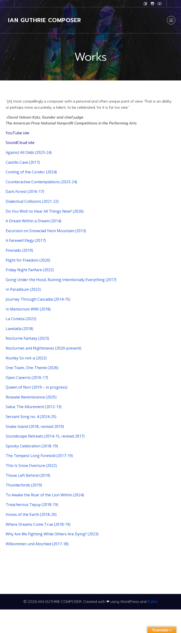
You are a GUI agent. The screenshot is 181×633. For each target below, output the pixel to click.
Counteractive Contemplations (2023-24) (41, 181)
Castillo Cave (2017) (23, 162)
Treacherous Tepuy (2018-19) (32, 504)
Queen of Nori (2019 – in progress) (36, 387)
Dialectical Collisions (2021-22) (32, 201)
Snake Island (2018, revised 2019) (35, 426)
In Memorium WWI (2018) (28, 309)
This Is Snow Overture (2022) (31, 465)
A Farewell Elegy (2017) (26, 240)
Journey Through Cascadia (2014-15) (38, 299)
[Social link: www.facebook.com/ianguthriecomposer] (145, 3)
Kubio (152, 601)
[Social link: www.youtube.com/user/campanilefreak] (159, 3)
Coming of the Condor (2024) (31, 172)
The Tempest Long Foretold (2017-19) (39, 455)
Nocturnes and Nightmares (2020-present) (43, 348)
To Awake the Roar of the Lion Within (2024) (45, 495)
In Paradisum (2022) (23, 289)
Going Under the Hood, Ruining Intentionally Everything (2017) (61, 279)
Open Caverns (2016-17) (27, 377)
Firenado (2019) (19, 250)
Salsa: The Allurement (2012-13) (34, 406)
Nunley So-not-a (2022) (26, 358)
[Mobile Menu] (171, 20)
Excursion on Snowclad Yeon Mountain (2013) (46, 230)
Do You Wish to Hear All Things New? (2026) (45, 211)
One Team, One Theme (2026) (32, 367)
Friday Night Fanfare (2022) (30, 269)
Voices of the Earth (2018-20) (31, 514)
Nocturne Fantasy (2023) (27, 338)
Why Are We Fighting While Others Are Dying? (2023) (52, 534)
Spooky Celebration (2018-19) (32, 446)
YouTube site (17, 132)
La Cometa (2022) (21, 318)
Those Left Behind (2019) (28, 475)
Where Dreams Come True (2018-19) (38, 524)
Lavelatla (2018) (19, 328)
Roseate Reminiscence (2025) (31, 397)
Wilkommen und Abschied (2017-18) (37, 543)
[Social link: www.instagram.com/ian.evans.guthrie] (152, 3)
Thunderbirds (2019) (24, 485)
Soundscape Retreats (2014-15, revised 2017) (45, 436)
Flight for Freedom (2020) (28, 260)
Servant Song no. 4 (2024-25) (31, 416)
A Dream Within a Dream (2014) (33, 220)
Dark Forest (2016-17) (25, 191)
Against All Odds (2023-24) (29, 152)
